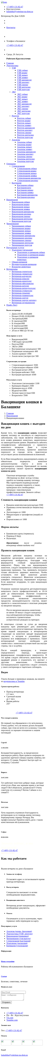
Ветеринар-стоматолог (22, 291)
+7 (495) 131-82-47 (14, 7)
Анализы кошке (24, 144)
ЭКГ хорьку (22, 99)
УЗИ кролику (23, 82)
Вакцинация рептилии (22, 219)
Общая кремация (19, 262)
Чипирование (12, 223)
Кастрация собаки (25, 185)
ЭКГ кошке (22, 97)
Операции (11, 164)
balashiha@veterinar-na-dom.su (19, 11)
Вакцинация (12, 200)
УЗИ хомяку (22, 77)
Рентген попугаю (25, 137)
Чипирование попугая (22, 245)
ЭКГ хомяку (22, 101)
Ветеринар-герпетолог (22, 271)
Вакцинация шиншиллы (23, 211)
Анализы (16, 140)
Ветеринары (12, 269)
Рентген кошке (24, 120)
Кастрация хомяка (25, 192)
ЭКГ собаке (22, 94)
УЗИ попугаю (23, 89)
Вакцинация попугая (21, 221)
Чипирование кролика (22, 238)
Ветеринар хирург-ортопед (24, 300)
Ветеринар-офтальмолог (23, 283)
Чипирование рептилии (22, 243)
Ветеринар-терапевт (21, 293)
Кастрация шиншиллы (27, 195)
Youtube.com (12, 1020)
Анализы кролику (25, 154)
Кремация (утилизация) (17, 946)
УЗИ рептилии (24, 87)
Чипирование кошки (21, 228)
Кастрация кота (24, 188)
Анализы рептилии (26, 159)
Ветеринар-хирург (20, 298)
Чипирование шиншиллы (23, 235)
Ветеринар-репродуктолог (24, 288)
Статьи (4, 976)
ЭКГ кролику (23, 106)
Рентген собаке (24, 118)
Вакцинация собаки (21, 202)
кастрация (25, 941)
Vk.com (9, 1018)
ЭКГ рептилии (24, 111)
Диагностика (12, 65)
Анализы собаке (24, 142)
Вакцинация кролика (21, 214)
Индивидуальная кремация (24, 264)
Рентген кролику (25, 130)
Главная (10, 63)
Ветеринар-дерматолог (22, 274)
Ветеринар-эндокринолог (23, 303)
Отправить (6, 1002)
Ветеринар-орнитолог (22, 281)
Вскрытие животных (21, 267)
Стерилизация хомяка (27, 176)
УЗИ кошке (22, 73)
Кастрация (16, 183)
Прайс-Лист (11, 305)
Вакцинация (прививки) (17, 936)
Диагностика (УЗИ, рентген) (19, 934)
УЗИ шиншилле (24, 80)
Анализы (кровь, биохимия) (19, 931)
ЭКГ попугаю (23, 113)
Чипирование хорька (21, 231)
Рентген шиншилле (26, 128)
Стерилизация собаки (27, 168)
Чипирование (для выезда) (18, 938)
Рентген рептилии (25, 135)
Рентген (15, 116)
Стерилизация (18, 166)
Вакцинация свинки (21, 216)
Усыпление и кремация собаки (31, 252)
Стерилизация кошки (26, 171)
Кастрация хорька (25, 190)
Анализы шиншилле (26, 152)
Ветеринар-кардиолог (22, 276)
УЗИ (14, 68)
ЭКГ (14, 92)
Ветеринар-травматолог (22, 295)
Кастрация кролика (26, 197)
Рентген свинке (24, 132)
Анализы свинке (24, 156)
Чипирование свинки (21, 240)
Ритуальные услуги (15, 247)
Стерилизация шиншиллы (29, 178)
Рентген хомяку (24, 125)
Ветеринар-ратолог (20, 286)
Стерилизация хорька (27, 173)
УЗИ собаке (22, 70)
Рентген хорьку (24, 123)
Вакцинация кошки (20, 204)
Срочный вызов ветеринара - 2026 (16, 1059)
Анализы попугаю (25, 161)
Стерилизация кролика (27, 180)
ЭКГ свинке (22, 109)
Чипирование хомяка (21, 233)
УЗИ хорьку (22, 75)
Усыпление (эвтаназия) (22, 250)
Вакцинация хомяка (21, 209)
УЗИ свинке (22, 85)
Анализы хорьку (24, 147)
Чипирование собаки (21, 226)
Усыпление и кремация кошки (31, 255)
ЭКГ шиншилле (24, 104)
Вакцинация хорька (21, 207)
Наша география (7, 961)
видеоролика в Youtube (14, 681)
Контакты (10, 27)
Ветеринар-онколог (20, 279)
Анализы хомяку (24, 149)
